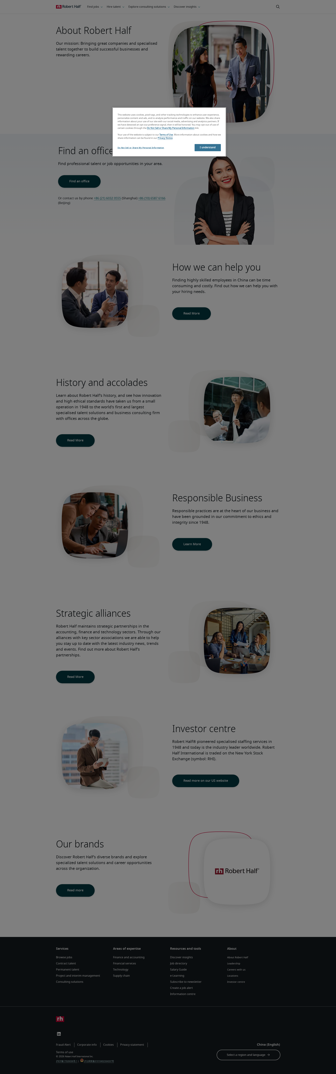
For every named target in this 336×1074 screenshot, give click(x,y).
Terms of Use (166, 135)
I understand (208, 147)
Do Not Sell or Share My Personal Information (170, 128)
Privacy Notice (165, 138)
